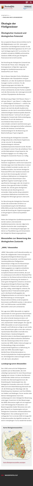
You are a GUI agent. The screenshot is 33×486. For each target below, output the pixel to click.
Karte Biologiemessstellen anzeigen (14, 462)
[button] (27, 2)
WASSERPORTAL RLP (11, 475)
